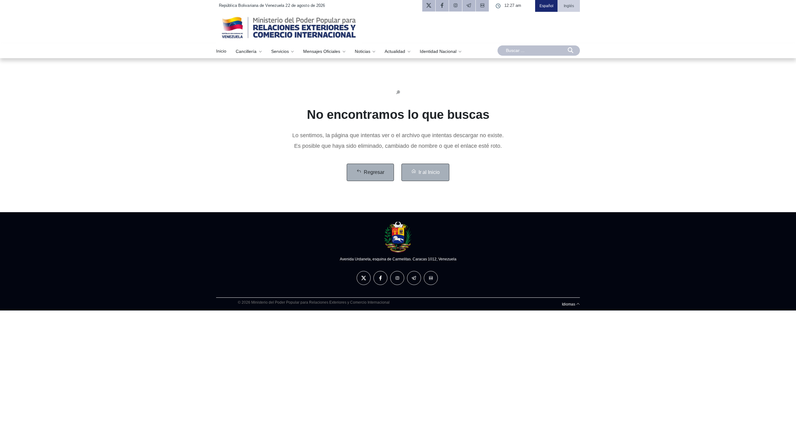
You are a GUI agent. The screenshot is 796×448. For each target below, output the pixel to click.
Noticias (363, 51)
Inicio (221, 51)
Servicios (280, 51)
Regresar (374, 172)
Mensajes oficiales (322, 51)
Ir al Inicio (429, 172)
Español (546, 6)
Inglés (569, 6)
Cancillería (247, 51)
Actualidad (395, 51)
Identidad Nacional (439, 51)
